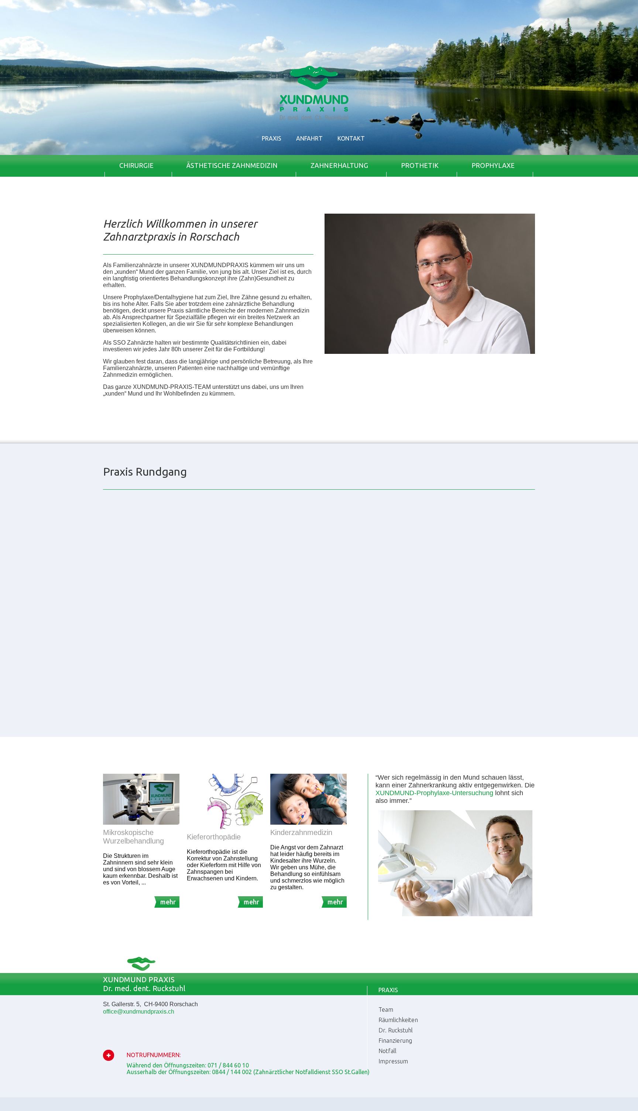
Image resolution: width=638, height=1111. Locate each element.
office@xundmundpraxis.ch (138, 1011)
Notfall (387, 1051)
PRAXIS (271, 138)
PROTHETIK (420, 165)
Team (385, 1009)
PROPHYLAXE (493, 165)
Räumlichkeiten (398, 1020)
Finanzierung (395, 1040)
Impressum (393, 1061)
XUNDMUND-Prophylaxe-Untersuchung (434, 793)
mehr (168, 901)
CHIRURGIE (136, 165)
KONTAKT (351, 138)
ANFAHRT (309, 138)
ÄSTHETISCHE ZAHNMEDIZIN (232, 165)
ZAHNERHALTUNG (339, 165)
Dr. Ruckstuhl (395, 1030)
